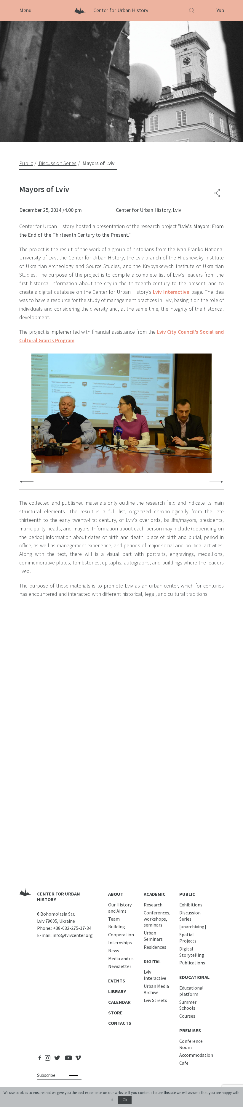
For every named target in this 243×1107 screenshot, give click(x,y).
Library (117, 991)
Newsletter (119, 966)
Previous (26, 481)
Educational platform (191, 991)
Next (216, 481)
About (115, 894)
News (113, 950)
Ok (125, 1100)
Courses (187, 1016)
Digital (152, 961)
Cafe (183, 1063)
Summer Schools (187, 1005)
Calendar (119, 1002)
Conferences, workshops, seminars (157, 919)
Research (153, 905)
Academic (155, 894)
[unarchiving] (192, 927)
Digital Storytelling (191, 952)
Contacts (119, 1023)
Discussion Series (190, 916)
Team (114, 919)
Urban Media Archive (156, 989)
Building (116, 927)
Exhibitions (190, 905)
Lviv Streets (155, 1000)
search (74, 1075)
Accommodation (196, 1055)
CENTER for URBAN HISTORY (58, 896)
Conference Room (191, 1044)
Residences (155, 947)
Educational (194, 977)
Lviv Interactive (171, 291)
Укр (220, 10)
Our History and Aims (120, 908)
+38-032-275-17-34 (72, 928)
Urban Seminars (153, 936)
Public (187, 894)
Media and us (121, 958)
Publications (192, 963)
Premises (190, 1030)
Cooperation (121, 934)
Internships (120, 942)
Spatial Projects (187, 938)
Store (115, 1013)
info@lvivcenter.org (72, 935)
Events (116, 981)
